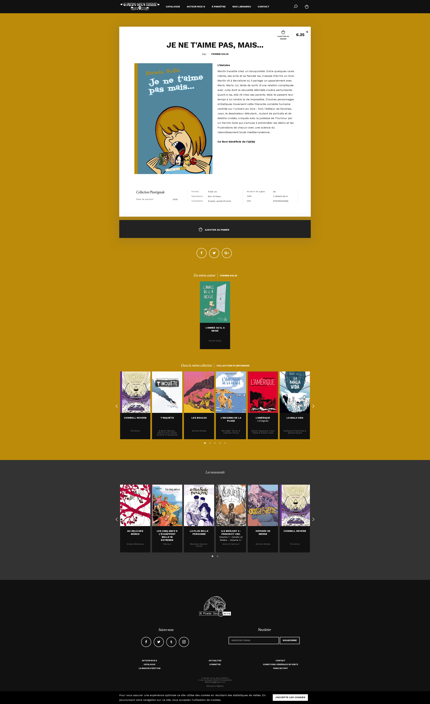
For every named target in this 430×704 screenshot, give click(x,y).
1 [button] (205, 442)
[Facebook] (202, 253)
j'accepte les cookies (290, 697)
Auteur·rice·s (149, 661)
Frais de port (280, 668)
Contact (280, 661)
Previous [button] (116, 405)
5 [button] (225, 442)
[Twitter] (214, 253)
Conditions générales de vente (280, 664)
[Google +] (227, 253)
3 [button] (215, 442)
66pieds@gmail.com (215, 682)
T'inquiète (167, 417)
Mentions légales (215, 686)
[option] (215, 315)
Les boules (199, 417)
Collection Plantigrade (150, 192)
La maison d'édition (149, 668)
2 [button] (210, 442)
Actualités (215, 661)
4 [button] (220, 442)
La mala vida (295, 417)
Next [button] (312, 405)
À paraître (215, 664)
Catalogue (149, 664)
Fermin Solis (220, 54)
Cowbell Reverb (135, 417)
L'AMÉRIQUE (263, 417)
